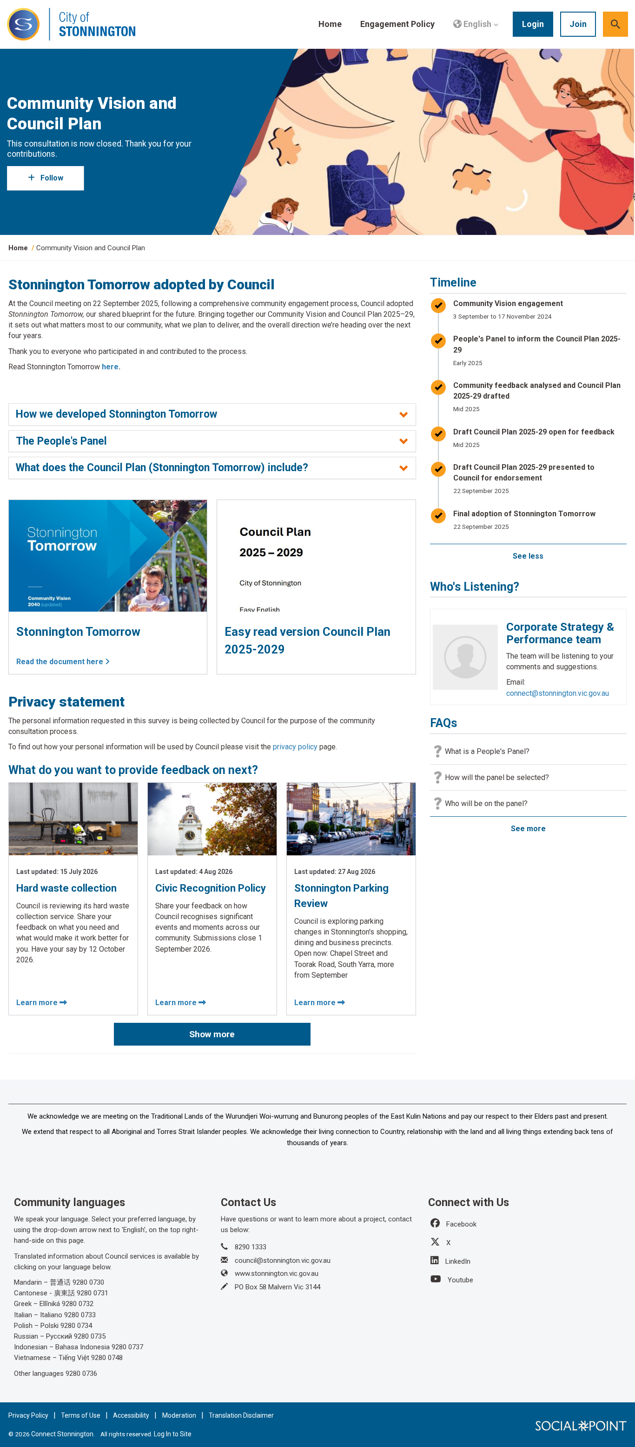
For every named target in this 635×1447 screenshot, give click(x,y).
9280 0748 (107, 1358)
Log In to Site (173, 1434)
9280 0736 (81, 1373)
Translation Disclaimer (241, 1415)
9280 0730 (88, 1282)
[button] (476, 24)
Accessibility (131, 1415)
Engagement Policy (397, 24)
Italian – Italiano (38, 1315)
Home (330, 24)
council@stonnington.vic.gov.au (283, 1260)
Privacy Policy (28, 1415)
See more (528, 828)
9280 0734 (76, 1325)
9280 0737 (127, 1347)
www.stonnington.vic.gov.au (276, 1273)
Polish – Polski (37, 1325)
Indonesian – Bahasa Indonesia (62, 1347)
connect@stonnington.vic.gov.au (557, 693)
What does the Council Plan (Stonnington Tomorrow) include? (162, 468)
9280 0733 (80, 1315)
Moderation (179, 1415)
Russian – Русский (43, 1336)
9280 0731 (92, 1293)
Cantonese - (33, 1293)
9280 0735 (90, 1336)
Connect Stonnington (62, 1434)
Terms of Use (80, 1415)
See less (528, 556)
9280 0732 (77, 1304)
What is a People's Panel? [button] (487, 751)
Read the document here (60, 661)
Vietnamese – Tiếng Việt (51, 1358)
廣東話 (64, 1293)
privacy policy (295, 746)
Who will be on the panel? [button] (486, 803)
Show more (212, 1034)
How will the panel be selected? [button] (497, 777)
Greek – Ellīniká (37, 1304)
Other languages (39, 1373)
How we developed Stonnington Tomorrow (116, 414)
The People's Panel (61, 441)
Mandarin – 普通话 (42, 1282)
